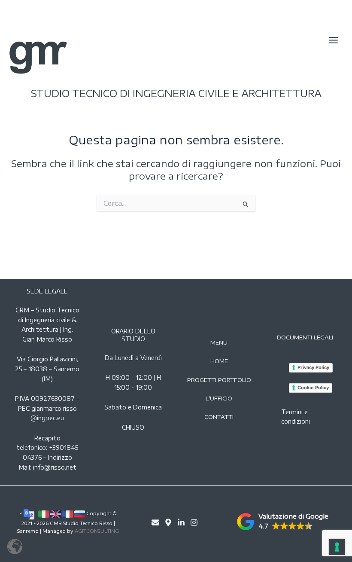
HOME (219, 360)
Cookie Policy (313, 388)
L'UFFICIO (219, 398)
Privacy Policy (313, 367)
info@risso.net (54, 467)
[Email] (155, 522)
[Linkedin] (181, 522)
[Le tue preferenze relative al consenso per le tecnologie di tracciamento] (337, 547)
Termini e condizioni (295, 416)
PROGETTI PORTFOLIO (219, 379)
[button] (282, 521)
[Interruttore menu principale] (333, 41)
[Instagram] (194, 522)
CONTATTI (219, 416)
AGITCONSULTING (97, 531)
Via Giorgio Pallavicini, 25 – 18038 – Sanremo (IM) (47, 368)
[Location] (168, 522)
